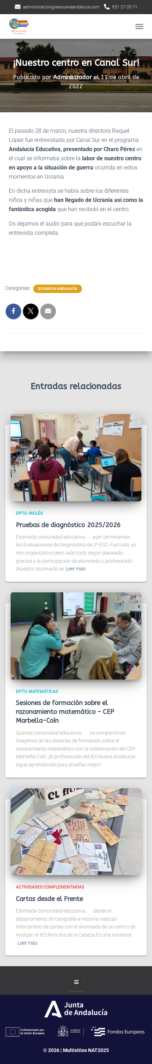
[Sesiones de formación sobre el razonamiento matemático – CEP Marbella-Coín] (76, 635)
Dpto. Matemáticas (37, 691)
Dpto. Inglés (29, 513)
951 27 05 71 (125, 7)
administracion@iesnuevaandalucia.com (61, 7)
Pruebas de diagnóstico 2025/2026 (68, 525)
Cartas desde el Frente (49, 899)
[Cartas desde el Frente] (76, 831)
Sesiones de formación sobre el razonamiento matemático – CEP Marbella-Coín (65, 711)
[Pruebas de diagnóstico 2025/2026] (76, 457)
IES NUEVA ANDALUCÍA (57, 289)
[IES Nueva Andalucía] (21, 26)
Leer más (76, 569)
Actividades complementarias (50, 887)
